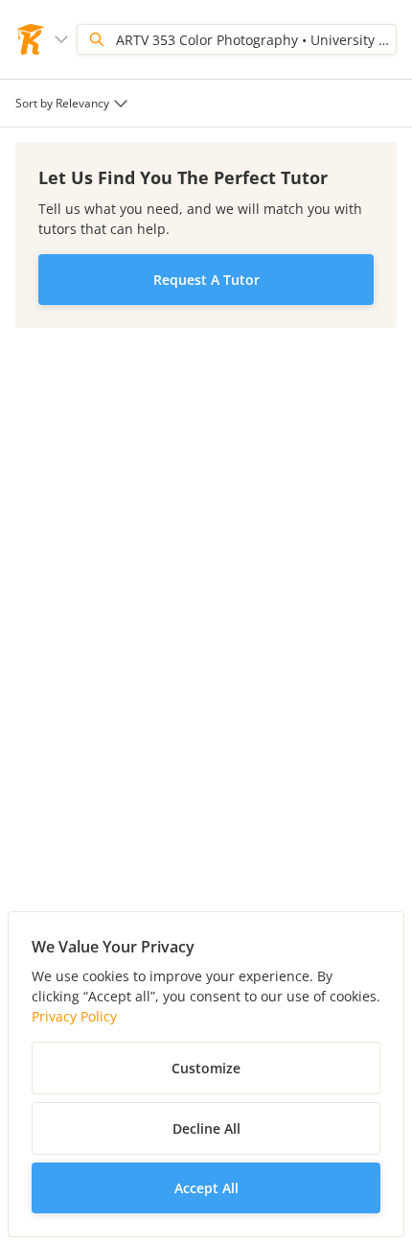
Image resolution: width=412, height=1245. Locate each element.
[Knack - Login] (30, 39)
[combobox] (74, 103)
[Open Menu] (61, 39)
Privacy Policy (74, 1016)
